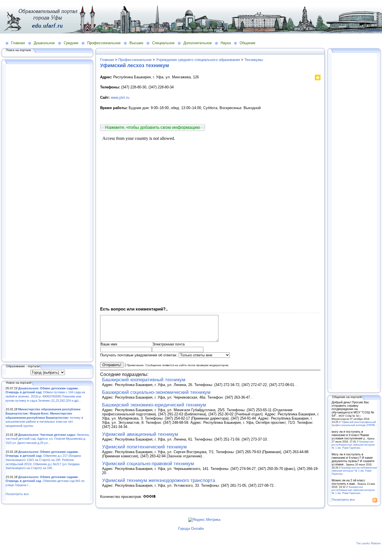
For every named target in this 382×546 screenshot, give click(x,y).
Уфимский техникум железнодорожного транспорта (158, 480)
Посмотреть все (17, 494)
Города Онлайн (191, 528)
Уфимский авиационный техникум (140, 434)
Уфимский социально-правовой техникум (148, 463)
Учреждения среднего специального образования (198, 60)
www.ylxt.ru (120, 97)
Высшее (136, 43)
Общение (247, 43)
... (296, 385)
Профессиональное (104, 43)
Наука (226, 43)
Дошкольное (44, 43)
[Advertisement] (47, 212)
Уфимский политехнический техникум (144, 446)
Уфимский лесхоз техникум (134, 65)
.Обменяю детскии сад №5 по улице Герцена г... (45, 481)
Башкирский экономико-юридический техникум (154, 405)
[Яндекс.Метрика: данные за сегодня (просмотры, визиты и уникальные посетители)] (204, 519)
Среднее (71, 43)
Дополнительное (197, 43)
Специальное (163, 43)
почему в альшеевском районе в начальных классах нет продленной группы (44, 417)
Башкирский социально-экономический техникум (156, 392)
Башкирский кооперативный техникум (143, 379)
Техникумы (253, 60)
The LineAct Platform (368, 543)
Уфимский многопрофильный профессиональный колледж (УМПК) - (354, 423)
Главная (18, 43)
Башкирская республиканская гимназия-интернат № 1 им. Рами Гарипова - (353, 444)
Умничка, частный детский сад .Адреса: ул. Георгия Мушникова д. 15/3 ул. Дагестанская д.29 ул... (47, 438)
